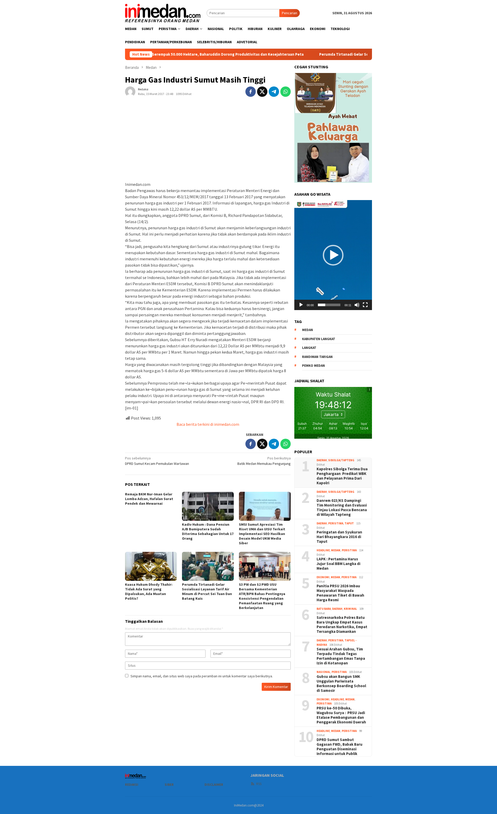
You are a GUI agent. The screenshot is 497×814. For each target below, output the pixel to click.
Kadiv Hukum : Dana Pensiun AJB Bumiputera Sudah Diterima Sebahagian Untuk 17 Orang (207, 531)
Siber (169, 784)
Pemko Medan (313, 365)
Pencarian (289, 13)
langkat (309, 348)
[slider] (329, 305)
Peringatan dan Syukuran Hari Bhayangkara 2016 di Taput (339, 537)
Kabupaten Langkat (318, 339)
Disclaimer (213, 784)
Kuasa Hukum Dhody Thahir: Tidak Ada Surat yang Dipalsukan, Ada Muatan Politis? (148, 591)
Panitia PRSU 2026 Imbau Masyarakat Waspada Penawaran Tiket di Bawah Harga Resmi (340, 593)
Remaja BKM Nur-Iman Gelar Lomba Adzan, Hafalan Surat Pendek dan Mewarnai (149, 499)
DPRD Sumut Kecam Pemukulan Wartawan (157, 461)
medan (307, 330)
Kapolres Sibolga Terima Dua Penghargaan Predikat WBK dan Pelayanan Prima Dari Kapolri (342, 476)
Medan (335, 550)
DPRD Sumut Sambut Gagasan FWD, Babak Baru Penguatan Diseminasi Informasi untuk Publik (339, 746)
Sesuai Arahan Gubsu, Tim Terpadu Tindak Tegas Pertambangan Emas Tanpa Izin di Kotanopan (341, 656)
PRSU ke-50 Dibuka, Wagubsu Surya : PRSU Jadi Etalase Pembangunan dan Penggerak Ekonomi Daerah (341, 715)
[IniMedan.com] (163, 12)
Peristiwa (335, 523)
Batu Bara (324, 609)
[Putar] (301, 304)
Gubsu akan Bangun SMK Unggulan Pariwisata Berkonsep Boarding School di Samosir (341, 683)
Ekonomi (323, 577)
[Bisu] (357, 304)
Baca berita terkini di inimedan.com (208, 424)
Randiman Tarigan (317, 357)
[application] (333, 255)
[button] (333, 255)
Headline (323, 550)
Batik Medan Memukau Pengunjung (264, 461)
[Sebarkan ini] (250, 91)
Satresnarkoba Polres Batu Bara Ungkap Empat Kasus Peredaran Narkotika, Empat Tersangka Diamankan (342, 624)
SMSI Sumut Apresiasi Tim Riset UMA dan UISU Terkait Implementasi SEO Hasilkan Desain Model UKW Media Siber (262, 533)
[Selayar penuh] (365, 304)
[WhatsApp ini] (285, 91)
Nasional (323, 672)
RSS (258, 784)
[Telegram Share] (274, 91)
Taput (349, 523)
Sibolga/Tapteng (341, 460)
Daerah (322, 460)
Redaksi (131, 784)
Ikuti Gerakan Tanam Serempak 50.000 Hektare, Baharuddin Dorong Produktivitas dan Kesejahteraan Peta (175, 54)
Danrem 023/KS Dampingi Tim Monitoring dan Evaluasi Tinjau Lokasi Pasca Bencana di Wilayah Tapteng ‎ (342, 507)
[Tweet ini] (262, 91)
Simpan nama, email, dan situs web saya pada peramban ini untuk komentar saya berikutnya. (201, 676)
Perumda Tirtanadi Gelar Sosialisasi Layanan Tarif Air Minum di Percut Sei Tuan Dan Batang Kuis (207, 591)
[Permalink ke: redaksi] (130, 91)
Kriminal (350, 609)
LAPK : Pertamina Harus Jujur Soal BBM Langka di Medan (338, 564)
